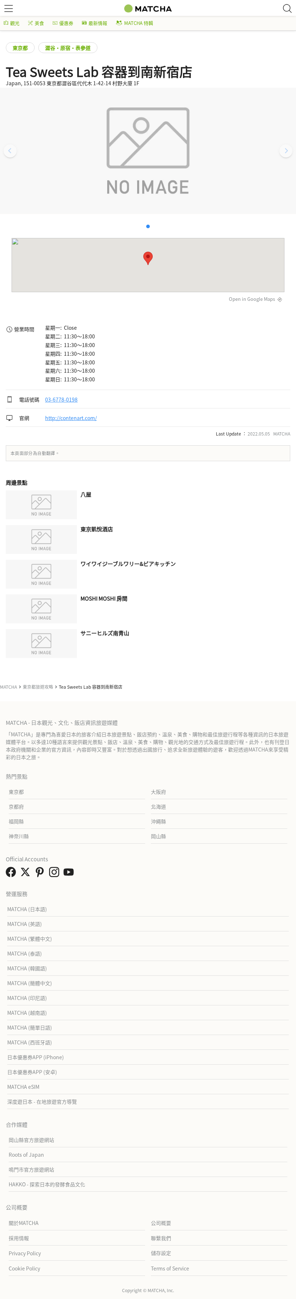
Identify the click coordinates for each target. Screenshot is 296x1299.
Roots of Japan (26, 1154)
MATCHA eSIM (23, 1086)
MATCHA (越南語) (27, 1012)
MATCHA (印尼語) (27, 997)
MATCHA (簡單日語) (29, 1027)
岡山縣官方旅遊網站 (31, 1139)
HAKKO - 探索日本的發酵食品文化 (47, 1184)
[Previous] (10, 150)
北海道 (158, 806)
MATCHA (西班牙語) (29, 1042)
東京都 (20, 47)
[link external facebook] (12, 874)
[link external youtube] (70, 874)
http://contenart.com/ (71, 417)
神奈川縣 (19, 836)
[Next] (285, 150)
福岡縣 (16, 821)
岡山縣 (158, 836)
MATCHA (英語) (24, 923)
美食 (39, 23)
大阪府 (158, 791)
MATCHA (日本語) (27, 909)
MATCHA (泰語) (24, 953)
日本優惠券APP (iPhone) (35, 1057)
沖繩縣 (158, 821)
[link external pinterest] (41, 874)
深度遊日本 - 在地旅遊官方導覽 (42, 1101)
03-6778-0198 (61, 399)
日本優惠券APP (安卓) (32, 1071)
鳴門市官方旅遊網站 (31, 1169)
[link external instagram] (55, 874)
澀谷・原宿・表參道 (68, 47)
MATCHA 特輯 (138, 23)
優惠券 (66, 23)
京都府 (16, 806)
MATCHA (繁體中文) (29, 938)
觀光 (14, 23)
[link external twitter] (26, 874)
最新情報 (97, 23)
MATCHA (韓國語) (27, 968)
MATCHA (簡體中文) (29, 983)
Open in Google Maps (252, 298)
